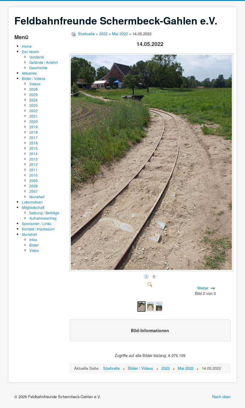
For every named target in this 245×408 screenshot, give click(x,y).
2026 (33, 89)
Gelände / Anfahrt (43, 62)
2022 (33, 110)
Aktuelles (29, 73)
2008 (33, 185)
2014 (33, 153)
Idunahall (37, 196)
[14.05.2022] (152, 269)
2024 (33, 99)
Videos (35, 83)
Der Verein (30, 51)
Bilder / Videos (33, 78)
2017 (33, 137)
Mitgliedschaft (33, 207)
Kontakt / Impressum (38, 228)
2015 (33, 148)
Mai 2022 (120, 33)
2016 (33, 142)
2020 (33, 121)
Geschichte (38, 67)
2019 (33, 126)
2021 (33, 115)
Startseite (86, 33)
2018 (33, 132)
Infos (33, 239)
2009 (33, 180)
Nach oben (221, 396)
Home (27, 46)
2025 (33, 94)
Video (34, 250)
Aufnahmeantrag (42, 218)
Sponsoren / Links (36, 223)
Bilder (34, 244)
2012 (33, 164)
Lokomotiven (32, 201)
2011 (33, 169)
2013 (33, 158)
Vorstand (36, 56)
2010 (33, 175)
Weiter (202, 288)
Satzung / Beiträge (44, 212)
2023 (33, 105)
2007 (33, 191)
